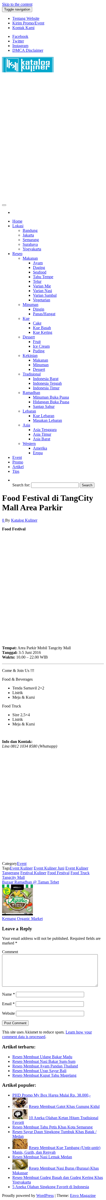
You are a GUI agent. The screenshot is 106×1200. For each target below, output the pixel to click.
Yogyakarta (32, 249)
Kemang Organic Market (22, 918)
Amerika (40, 448)
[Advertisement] (53, 140)
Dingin (38, 309)
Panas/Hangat (44, 314)
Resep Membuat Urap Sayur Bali (39, 1070)
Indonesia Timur (46, 388)
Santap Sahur (44, 406)
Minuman (30, 304)
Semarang (31, 240)
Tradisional (32, 374)
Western (29, 443)
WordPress (45, 1195)
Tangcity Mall (13, 877)
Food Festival (58, 873)
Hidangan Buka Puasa (51, 402)
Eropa (38, 453)
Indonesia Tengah (47, 383)
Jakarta (28, 235)
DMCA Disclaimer (27, 50)
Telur (37, 281)
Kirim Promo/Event (28, 23)
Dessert (29, 337)
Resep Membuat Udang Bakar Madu (42, 1057)
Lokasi (17, 226)
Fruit (37, 341)
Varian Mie (42, 286)
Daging (39, 267)
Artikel (18, 467)
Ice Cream (41, 346)
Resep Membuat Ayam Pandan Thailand (45, 1066)
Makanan (30, 258)
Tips (15, 471)
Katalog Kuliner (24, 520)
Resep (17, 253)
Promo (17, 462)
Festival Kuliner (33, 873)
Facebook (20, 36)
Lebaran (29, 411)
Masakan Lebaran (47, 420)
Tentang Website (25, 18)
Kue (26, 318)
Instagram (20, 45)
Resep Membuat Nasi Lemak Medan (42, 1157)
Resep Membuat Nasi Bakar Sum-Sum (43, 1061)
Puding (39, 351)
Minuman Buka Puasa (51, 397)
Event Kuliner (21, 868)
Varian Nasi (42, 290)
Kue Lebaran (43, 416)
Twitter (18, 41)
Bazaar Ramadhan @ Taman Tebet (30, 882)
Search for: (21, 485)
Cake (37, 323)
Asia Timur (42, 434)
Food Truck (80, 873)
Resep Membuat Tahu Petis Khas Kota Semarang (52, 1127)
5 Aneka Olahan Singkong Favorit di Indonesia (50, 1187)
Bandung (30, 230)
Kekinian (30, 355)
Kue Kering (42, 332)
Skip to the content (17, 4)
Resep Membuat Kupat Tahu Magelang (44, 1075)
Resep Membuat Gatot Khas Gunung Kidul (64, 1106)
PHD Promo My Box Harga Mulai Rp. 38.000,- (51, 1095)
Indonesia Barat (45, 378)
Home (17, 221)
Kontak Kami (23, 27)
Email (8, 1004)
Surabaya (30, 244)
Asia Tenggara (45, 429)
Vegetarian (41, 300)
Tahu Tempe (43, 277)
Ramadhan (31, 392)
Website (8, 1013)
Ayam (38, 263)
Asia (26, 425)
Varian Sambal (45, 295)
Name (8, 994)
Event (17, 457)
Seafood (39, 272)
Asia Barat (41, 439)
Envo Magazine (83, 1195)
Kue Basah (42, 328)
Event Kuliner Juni (49, 868)
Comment (10, 952)
